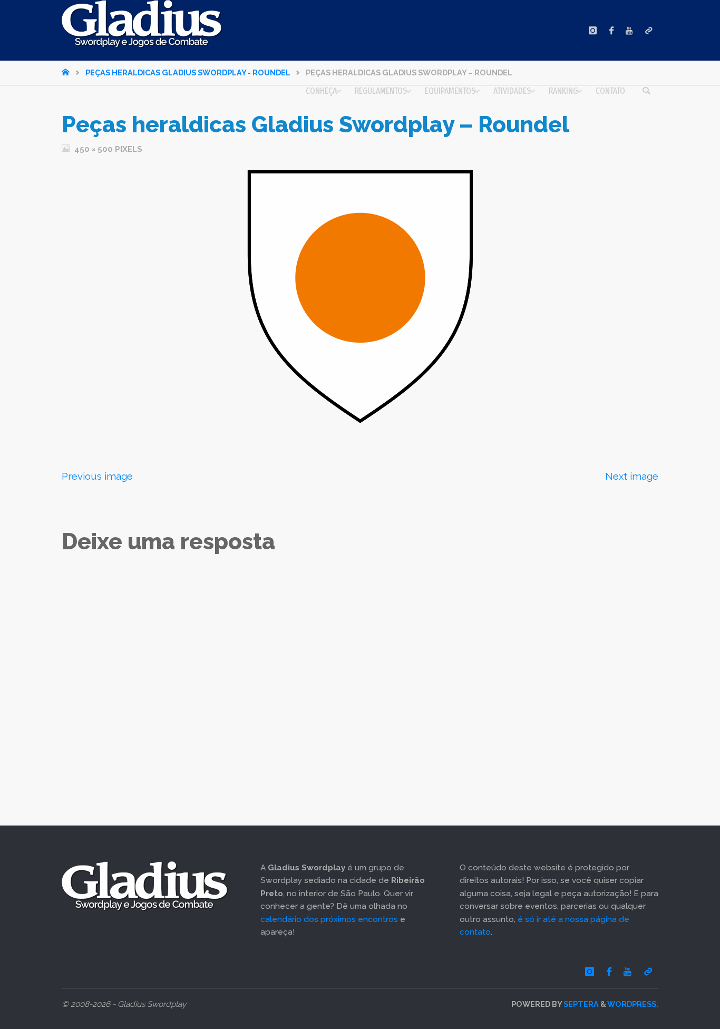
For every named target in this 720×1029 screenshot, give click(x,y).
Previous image (97, 476)
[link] (646, 91)
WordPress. (632, 1003)
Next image (631, 476)
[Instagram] (592, 30)
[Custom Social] (648, 30)
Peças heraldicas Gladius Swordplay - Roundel (187, 72)
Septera (580, 1003)
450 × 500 (94, 149)
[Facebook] (611, 30)
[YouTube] (629, 30)
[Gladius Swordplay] (142, 24)
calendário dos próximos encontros (329, 919)
